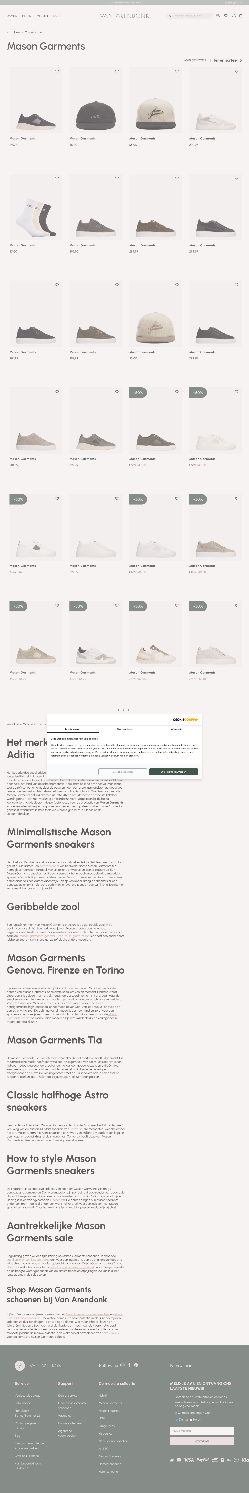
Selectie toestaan (123, 771)
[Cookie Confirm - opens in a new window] (185, 719)
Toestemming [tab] (72, 729)
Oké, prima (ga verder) (173, 771)
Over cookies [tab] (124, 729)
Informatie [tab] (176, 729)
